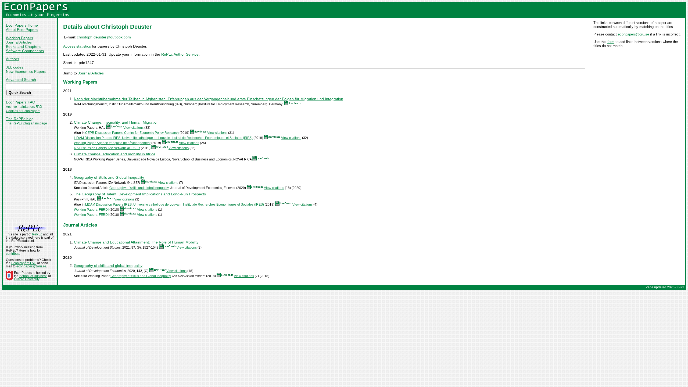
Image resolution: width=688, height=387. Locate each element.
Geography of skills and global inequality (139, 187)
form (610, 42)
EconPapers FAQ (20, 102)
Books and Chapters (23, 46)
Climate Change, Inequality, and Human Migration (116, 122)
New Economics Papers (26, 71)
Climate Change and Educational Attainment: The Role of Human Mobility (136, 242)
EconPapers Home (22, 25)
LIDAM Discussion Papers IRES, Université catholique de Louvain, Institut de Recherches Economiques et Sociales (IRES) (163, 137)
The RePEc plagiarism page (26, 123)
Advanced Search (21, 79)
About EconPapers (22, 29)
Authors (12, 59)
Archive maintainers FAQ (24, 106)
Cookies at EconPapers (23, 111)
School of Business (33, 276)
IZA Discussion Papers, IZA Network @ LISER (107, 148)
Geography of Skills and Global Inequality (109, 177)
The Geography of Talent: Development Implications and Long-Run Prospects (140, 194)
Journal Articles (19, 42)
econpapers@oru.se (633, 34)
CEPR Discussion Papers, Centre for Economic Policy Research (132, 132)
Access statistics (77, 46)
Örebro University (26, 279)
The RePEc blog (20, 119)
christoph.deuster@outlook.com (104, 37)
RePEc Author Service (180, 54)
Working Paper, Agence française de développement (112, 143)
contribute (13, 253)
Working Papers (19, 38)
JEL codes (14, 67)
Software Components (25, 51)
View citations (133, 127)
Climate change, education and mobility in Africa (114, 154)
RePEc (37, 234)
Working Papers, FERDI (91, 209)
